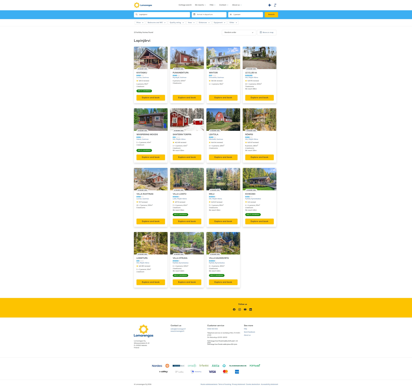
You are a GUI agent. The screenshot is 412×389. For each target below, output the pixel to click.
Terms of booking (224, 384)
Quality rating (175, 22)
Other (232, 22)
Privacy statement (238, 384)
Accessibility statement (269, 384)
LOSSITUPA (142, 258)
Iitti (246, 77)
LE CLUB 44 (251, 73)
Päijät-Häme (253, 77)
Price (139, 22)
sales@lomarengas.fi (178, 329)
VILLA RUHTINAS (144, 194)
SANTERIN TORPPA (182, 135)
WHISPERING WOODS (147, 135)
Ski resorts (199, 5)
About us (236, 5)
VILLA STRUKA (180, 258)
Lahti (174, 199)
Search (271, 15)
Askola (138, 139)
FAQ (211, 5)
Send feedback (249, 332)
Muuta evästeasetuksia (209, 384)
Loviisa (139, 77)
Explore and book (151, 98)
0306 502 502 (212, 329)
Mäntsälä (212, 139)
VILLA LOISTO (179, 194)
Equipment (218, 22)
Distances (203, 22)
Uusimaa (145, 77)
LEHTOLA (213, 135)
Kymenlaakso (256, 199)
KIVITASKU (141, 73)
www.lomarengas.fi (177, 331)
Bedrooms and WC (155, 22)
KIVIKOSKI (250, 194)
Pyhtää (248, 199)
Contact (222, 5)
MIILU (211, 194)
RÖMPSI (249, 135)
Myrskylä (176, 77)
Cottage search (185, 5)
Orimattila (213, 77)
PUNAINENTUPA (181, 73)
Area (190, 22)
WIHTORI (213, 73)
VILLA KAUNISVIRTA (219, 258)
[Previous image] (138, 58)
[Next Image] (164, 58)
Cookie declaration (253, 384)
